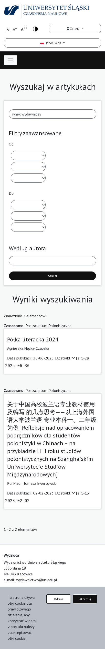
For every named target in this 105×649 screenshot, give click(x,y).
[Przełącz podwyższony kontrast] (35, 28)
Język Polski (53, 43)
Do (11, 193)
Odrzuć (58, 599)
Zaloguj (75, 28)
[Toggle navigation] (10, 60)
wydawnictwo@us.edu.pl (36, 579)
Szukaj (52, 276)
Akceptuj (85, 599)
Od (11, 144)
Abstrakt (64, 358)
